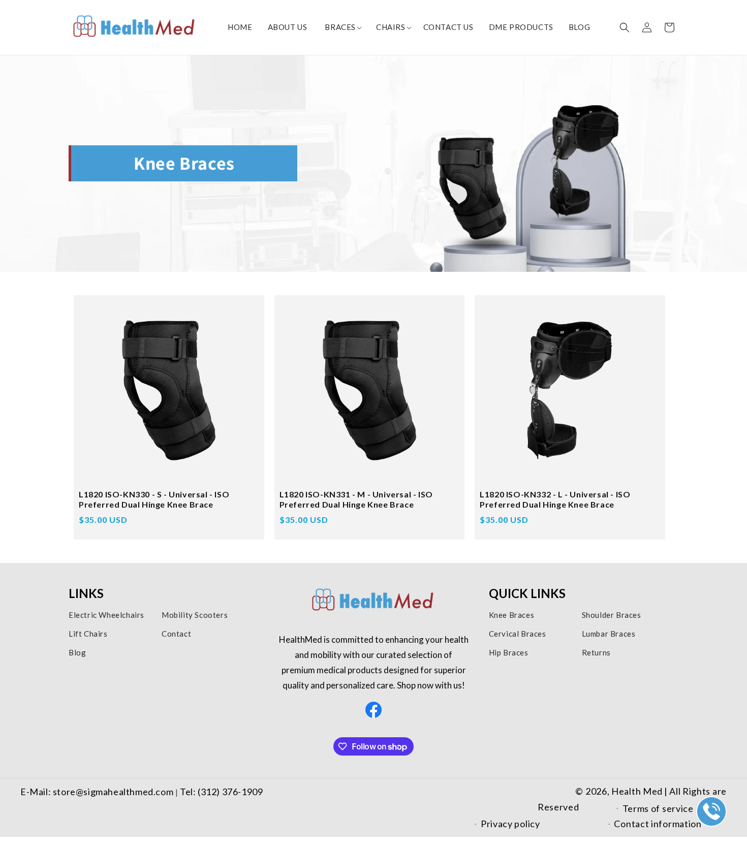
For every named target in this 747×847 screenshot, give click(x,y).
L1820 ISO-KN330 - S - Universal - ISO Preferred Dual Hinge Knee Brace (154, 499)
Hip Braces (508, 652)
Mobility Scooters (195, 614)
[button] (340, 27)
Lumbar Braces (609, 633)
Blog (77, 652)
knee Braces (512, 614)
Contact (176, 633)
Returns (596, 652)
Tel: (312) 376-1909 (221, 791)
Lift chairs (88, 633)
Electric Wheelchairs (106, 614)
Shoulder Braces (611, 614)
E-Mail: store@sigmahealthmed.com (97, 791)
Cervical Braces (517, 633)
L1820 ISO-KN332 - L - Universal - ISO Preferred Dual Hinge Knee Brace (555, 499)
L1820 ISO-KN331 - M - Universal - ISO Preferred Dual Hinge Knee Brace (356, 499)
